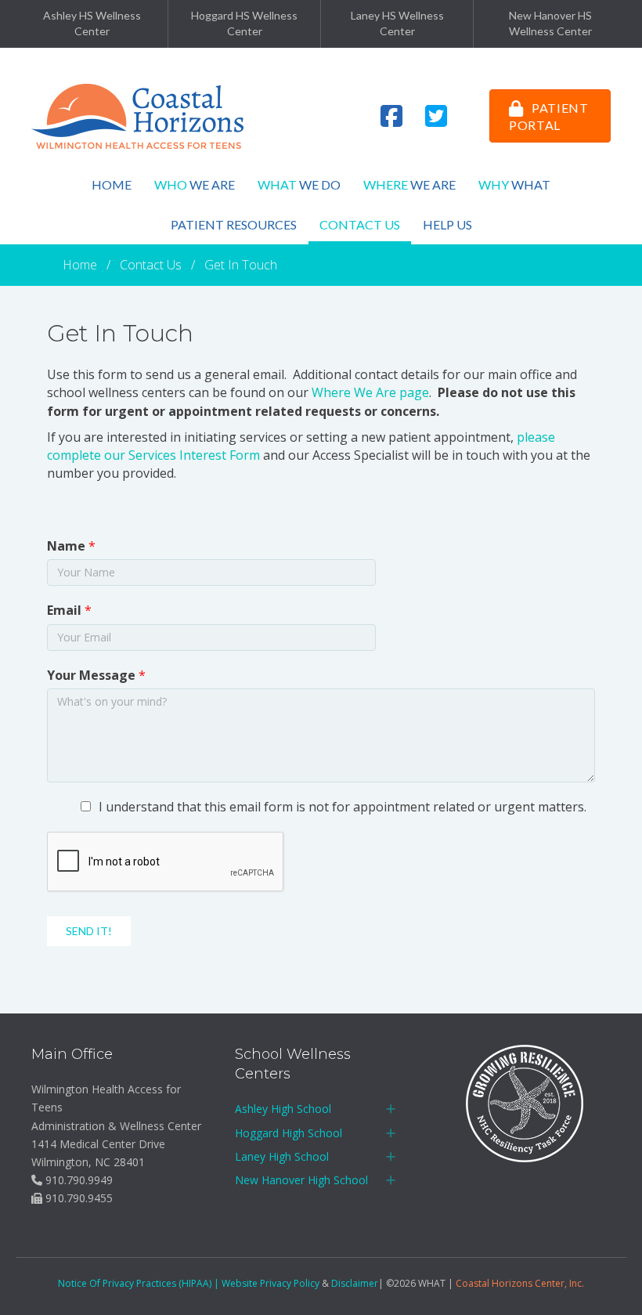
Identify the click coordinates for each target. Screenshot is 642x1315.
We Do (299, 184)
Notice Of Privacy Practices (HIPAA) (134, 1283)
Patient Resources (234, 224)
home (112, 184)
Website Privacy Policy (270, 1283)
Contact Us (359, 224)
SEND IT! (89, 930)
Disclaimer (354, 1283)
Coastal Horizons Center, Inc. (520, 1283)
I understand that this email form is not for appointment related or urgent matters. (342, 806)
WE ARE (409, 184)
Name (71, 546)
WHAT (514, 184)
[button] (390, 1109)
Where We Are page (370, 392)
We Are (194, 184)
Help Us (447, 224)
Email (69, 610)
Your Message (96, 675)
